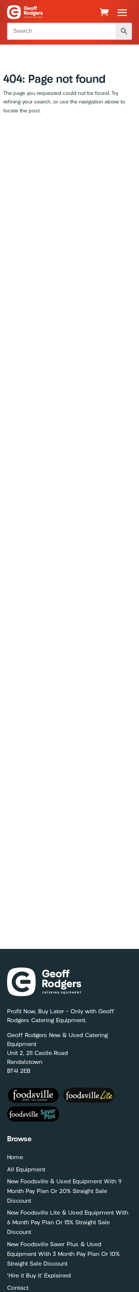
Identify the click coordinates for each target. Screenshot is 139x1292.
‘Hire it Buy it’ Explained (39, 1276)
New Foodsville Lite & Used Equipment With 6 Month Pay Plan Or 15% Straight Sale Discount (67, 1222)
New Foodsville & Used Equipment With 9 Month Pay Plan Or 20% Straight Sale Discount (64, 1191)
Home (15, 1158)
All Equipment (26, 1170)
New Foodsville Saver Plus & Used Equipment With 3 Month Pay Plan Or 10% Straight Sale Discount (63, 1254)
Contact (18, 1288)
